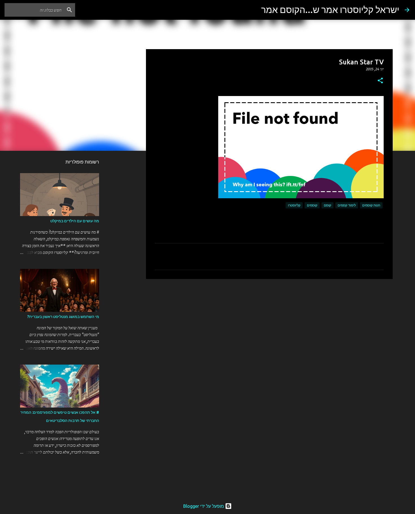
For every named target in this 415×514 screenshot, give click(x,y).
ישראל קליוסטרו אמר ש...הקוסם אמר (330, 10)
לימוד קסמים (347, 205)
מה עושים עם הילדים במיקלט (74, 221)
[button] (380, 81)
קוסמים (312, 205)
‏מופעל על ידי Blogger (204, 506)
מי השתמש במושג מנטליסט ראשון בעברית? (63, 316)
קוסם (327, 205)
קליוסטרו (294, 205)
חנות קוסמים (371, 205)
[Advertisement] (269, 327)
